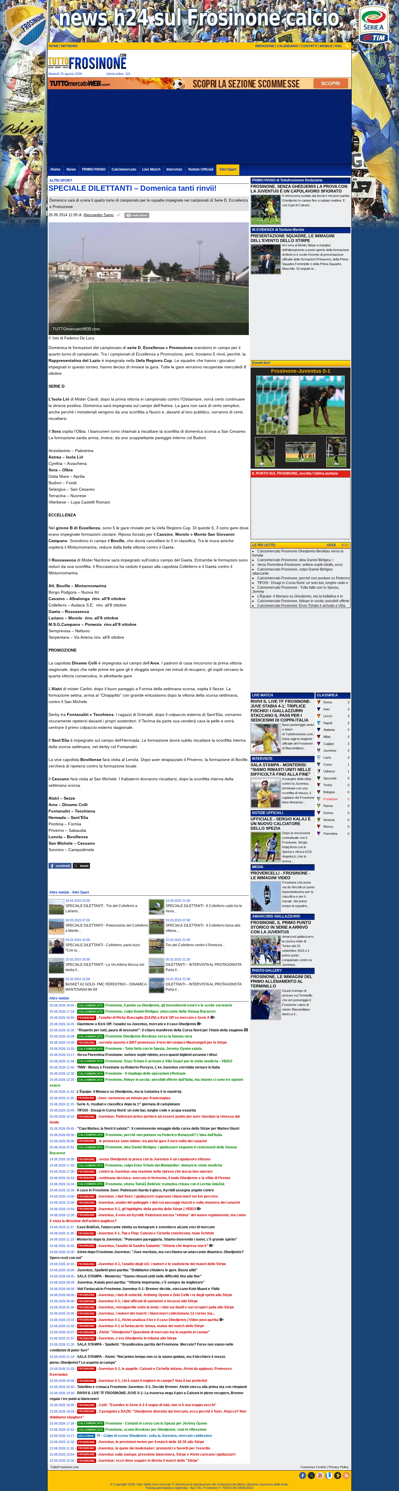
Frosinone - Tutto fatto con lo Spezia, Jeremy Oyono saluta (140, 1049)
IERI (344, 545)
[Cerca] (347, 45)
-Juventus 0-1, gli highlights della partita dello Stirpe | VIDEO (137, 1209)
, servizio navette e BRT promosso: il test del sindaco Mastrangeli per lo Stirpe (152, 1042)
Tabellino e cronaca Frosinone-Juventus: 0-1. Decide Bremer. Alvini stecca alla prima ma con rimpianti (162, 1387)
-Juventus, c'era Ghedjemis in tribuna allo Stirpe (127, 1338)
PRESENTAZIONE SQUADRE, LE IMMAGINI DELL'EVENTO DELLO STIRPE (292, 238)
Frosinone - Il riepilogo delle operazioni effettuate (132, 1073)
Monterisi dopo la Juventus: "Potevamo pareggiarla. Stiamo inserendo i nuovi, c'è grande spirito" (157, 1239)
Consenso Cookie (313, 1467)
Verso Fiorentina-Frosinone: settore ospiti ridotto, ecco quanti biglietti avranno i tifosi (147, 1055)
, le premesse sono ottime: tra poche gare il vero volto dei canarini (142, 1141)
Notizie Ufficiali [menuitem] (200, 169)
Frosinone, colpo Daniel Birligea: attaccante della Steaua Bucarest (147, 1011)
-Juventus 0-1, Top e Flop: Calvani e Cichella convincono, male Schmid (146, 1233)
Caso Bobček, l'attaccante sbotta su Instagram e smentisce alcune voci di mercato (146, 1227)
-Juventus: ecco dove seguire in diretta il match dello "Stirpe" (138, 1461)
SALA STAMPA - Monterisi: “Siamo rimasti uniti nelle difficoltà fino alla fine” (139, 1276)
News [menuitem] (71, 169)
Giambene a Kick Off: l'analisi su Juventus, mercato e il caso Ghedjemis (136, 1024)
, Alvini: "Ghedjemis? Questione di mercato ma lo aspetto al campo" (144, 1332)
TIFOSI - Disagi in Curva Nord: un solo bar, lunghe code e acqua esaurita (136, 1110)
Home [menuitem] (55, 169)
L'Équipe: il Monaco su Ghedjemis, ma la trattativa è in (300, 596)
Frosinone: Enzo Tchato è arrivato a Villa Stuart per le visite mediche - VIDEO (155, 1061)
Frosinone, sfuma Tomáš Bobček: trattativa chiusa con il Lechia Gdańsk (151, 1184)
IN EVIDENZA (263, 230)
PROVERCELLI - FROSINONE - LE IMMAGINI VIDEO (280, 875)
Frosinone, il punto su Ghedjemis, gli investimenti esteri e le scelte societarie (155, 1005)
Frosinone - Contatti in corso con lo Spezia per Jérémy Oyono (142, 1423)
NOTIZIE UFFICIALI (267, 813)
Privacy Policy (339, 1467)
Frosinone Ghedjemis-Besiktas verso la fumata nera (135, 1036)
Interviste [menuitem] (174, 169)
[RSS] (346, 1475)
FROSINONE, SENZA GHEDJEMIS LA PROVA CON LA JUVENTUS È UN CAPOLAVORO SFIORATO (299, 188)
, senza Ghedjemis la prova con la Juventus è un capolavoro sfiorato (144, 1159)
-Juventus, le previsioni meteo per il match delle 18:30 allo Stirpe (141, 1442)
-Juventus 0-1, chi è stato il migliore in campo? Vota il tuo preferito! (142, 1381)
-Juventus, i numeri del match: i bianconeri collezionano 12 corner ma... (146, 1313)
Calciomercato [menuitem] (124, 169)
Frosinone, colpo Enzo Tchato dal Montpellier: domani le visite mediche (150, 1165)
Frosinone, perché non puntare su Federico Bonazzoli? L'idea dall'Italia (150, 1135)
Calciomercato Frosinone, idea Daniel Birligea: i (295, 560)
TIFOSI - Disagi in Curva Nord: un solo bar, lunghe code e (302, 583)
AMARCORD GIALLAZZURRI (276, 916)
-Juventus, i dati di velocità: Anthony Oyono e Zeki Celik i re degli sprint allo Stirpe (155, 1295)
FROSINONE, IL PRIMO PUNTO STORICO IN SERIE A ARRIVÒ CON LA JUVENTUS (281, 927)
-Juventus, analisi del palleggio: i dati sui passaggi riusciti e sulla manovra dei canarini (159, 1202)
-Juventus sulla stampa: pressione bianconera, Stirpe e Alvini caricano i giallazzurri (156, 1454)
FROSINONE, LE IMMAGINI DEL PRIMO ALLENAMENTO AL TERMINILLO (282, 981)
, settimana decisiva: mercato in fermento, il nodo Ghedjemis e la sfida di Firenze (154, 1178)
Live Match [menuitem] (151, 169)
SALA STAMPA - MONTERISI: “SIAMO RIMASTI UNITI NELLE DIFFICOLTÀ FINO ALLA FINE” (281, 769)
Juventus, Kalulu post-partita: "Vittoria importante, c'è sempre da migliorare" (141, 1282)
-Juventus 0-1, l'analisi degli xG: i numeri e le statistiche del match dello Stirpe (152, 1264)
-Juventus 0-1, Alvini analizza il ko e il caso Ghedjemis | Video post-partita (148, 1320)
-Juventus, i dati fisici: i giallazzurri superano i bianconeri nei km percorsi (148, 1196)
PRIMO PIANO (263, 180)
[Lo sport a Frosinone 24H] (87, 61)
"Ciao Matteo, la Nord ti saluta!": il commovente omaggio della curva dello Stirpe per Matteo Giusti (158, 1128)
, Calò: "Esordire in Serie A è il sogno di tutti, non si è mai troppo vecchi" (147, 1405)
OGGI (331, 545)
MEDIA (257, 867)
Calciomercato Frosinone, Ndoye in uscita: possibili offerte (303, 601)
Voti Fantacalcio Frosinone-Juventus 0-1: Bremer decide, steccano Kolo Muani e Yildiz (148, 1289)
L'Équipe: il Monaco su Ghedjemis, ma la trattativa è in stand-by (129, 1092)
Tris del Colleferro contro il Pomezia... (195, 945)
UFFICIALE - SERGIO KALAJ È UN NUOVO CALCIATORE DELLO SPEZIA (280, 824)
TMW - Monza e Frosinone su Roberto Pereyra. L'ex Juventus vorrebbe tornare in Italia (148, 1067)
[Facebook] (302, 1475)
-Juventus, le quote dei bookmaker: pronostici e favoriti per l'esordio (144, 1448)
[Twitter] (311, 1475)
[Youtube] (320, 1475)
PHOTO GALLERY (267, 970)
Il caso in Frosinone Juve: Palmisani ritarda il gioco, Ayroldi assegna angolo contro (145, 1190)
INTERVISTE (262, 759)
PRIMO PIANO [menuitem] (93, 169)
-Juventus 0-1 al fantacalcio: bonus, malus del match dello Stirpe (141, 1326)
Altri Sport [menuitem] (227, 169)
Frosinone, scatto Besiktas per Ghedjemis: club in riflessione (142, 1430)
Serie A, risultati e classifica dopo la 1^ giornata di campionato (128, 1104)
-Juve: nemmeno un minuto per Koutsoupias (124, 1098)
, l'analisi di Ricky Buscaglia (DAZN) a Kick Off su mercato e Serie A (144, 1018)
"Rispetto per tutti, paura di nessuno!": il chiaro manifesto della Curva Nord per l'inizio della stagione (160, 1030)
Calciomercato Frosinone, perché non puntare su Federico (303, 578)
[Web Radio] (337, 1475)
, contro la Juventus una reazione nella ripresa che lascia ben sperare (145, 1171)
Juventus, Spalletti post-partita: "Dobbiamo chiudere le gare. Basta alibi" (137, 1270)
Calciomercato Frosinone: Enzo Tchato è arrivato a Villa (301, 606)
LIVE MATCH (262, 695)
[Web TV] (328, 1475)
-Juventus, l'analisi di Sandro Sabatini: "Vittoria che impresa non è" (143, 1246)
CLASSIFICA (327, 695)
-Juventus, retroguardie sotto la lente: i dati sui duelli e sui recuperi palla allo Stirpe (156, 1307)
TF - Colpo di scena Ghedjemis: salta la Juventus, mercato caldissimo (145, 1436)
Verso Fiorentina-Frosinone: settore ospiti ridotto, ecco (300, 565)
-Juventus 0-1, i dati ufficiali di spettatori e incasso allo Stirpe (138, 1301)
